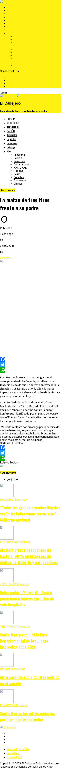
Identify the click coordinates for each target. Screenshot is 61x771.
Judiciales (13, 20)
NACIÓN (12, 17)
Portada (11, 7)
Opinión (18, 65)
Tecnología (20, 62)
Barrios (18, 39)
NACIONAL (20, 49)
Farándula (19, 42)
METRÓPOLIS (15, 10)
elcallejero (6, 257)
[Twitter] (30, 364)
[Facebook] (30, 359)
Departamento (22, 46)
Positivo (19, 52)
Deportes (12, 23)
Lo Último (19, 36)
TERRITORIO (14, 14)
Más (9, 33)
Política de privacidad (18, 749)
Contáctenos (13, 753)
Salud (17, 55)
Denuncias (13, 26)
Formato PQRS (14, 757)
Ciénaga (11, 30)
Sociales (19, 58)
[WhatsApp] (30, 370)
